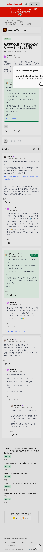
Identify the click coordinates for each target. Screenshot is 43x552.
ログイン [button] (19, 78)
